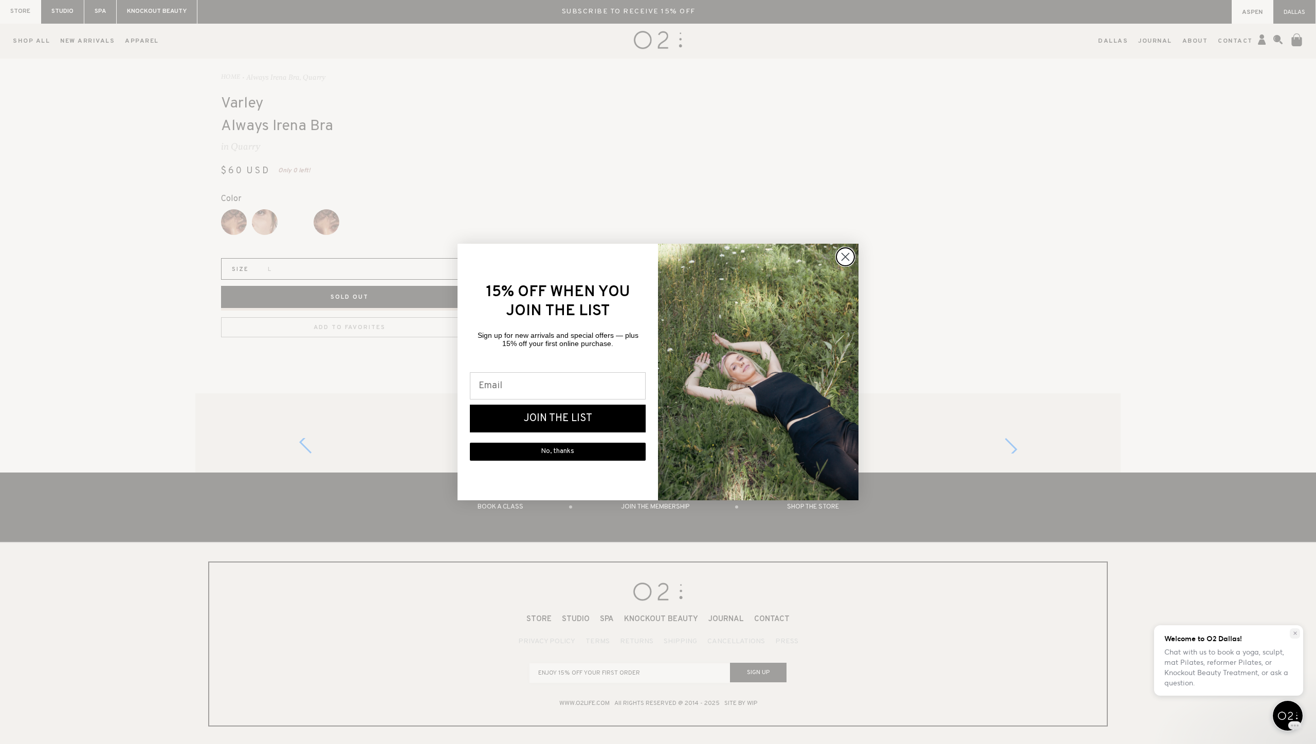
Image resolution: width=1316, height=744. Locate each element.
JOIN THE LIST (558, 418)
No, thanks (557, 451)
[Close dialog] (845, 257)
